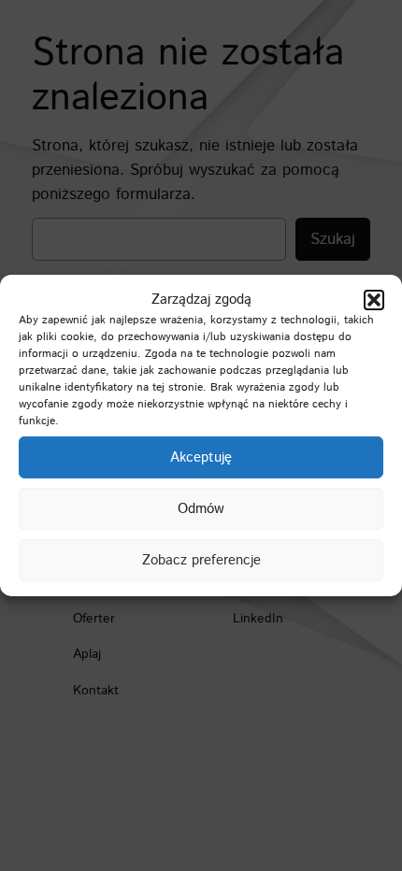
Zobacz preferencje (201, 560)
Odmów (201, 509)
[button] (374, 300)
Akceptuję (201, 457)
